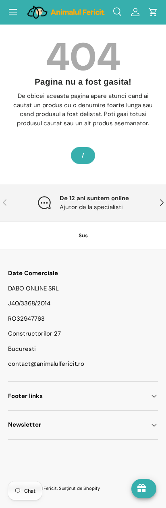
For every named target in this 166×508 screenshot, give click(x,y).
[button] (153, 12)
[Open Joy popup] (143, 488)
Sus (83, 235)
